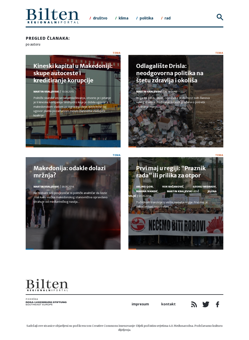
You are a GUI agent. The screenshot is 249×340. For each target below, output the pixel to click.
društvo (100, 18)
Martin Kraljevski (46, 91)
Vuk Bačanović (172, 186)
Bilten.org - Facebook (217, 304)
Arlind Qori (144, 186)
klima (123, 18)
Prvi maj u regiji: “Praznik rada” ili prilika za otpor (171, 172)
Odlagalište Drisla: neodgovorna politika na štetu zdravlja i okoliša (169, 73)
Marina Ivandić (147, 191)
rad (168, 18)
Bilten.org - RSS (194, 304)
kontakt (168, 304)
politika (146, 18)
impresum (140, 304)
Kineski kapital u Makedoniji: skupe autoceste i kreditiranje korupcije (73, 73)
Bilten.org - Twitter (206, 304)
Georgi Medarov (204, 186)
